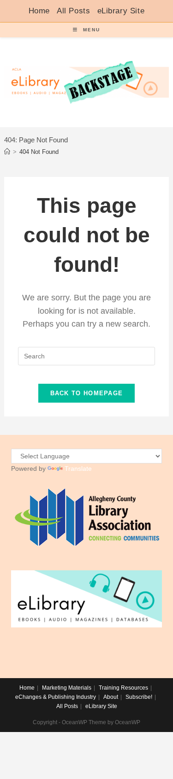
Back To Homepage (86, 393)
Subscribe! (138, 697)
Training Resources (123, 688)
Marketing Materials (66, 688)
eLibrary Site (121, 10)
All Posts (73, 10)
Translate (78, 468)
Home (39, 10)
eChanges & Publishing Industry (55, 697)
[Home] (7, 151)
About (110, 697)
